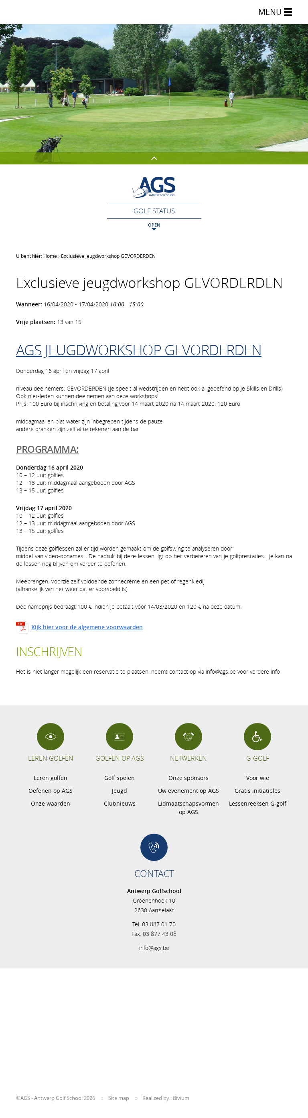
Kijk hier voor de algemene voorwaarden (87, 627)
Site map (118, 1098)
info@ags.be (154, 948)
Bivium (181, 1098)
